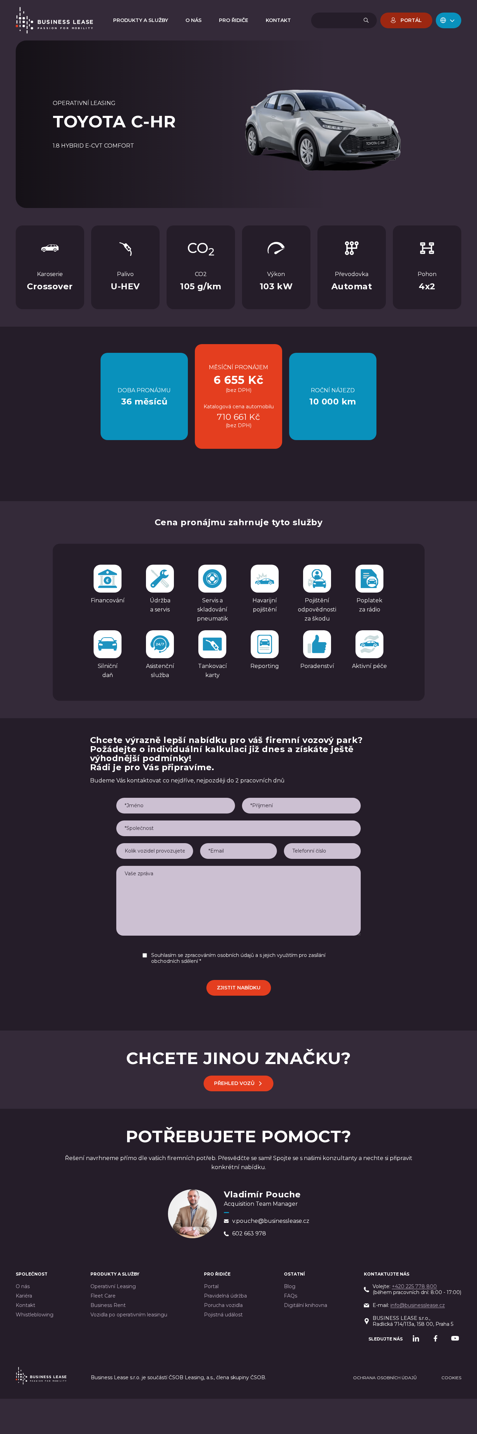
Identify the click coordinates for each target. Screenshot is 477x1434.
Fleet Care (103, 1296)
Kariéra (24, 1296)
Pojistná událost (223, 1315)
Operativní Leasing (113, 1287)
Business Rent (108, 1305)
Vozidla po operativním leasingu (128, 1315)
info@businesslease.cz (417, 1305)
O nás (23, 1287)
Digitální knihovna (305, 1305)
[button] (448, 20)
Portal (211, 1287)
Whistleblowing (34, 1315)
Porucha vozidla (223, 1305)
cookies (451, 1377)
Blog (289, 1287)
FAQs (290, 1296)
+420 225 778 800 (414, 1286)
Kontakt (25, 1305)
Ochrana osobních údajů (385, 1377)
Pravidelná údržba (225, 1296)
